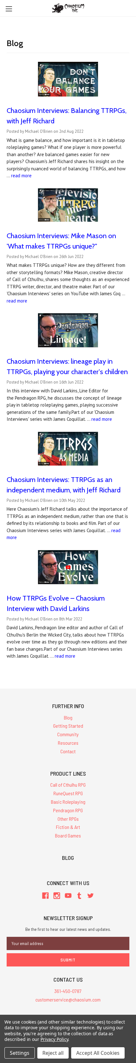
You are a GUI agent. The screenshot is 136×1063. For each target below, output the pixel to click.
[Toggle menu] (8, 8)
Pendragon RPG (68, 810)
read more (21, 176)
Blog (68, 717)
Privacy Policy (54, 1039)
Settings (19, 1052)
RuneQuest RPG (68, 793)
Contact (68, 751)
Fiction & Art (68, 827)
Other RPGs (68, 819)
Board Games (68, 835)
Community (68, 734)
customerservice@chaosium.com (68, 999)
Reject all (53, 1052)
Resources (68, 743)
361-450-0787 (68, 991)
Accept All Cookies (98, 1052)
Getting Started (68, 726)
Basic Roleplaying (68, 802)
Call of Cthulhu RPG (68, 785)
